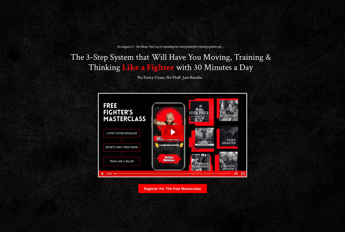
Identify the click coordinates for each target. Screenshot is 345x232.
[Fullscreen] (243, 174)
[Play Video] (102, 174)
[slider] (172, 174)
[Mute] (235, 174)
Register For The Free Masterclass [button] (172, 188)
